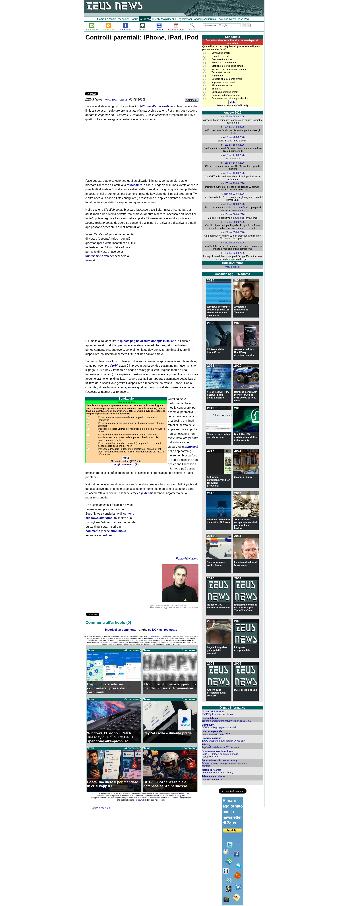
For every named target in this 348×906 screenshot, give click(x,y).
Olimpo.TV (208, 724)
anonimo (117, 531)
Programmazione (211, 738)
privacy (178, 795)
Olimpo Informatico (232, 707)
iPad (155, 106)
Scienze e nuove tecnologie (217, 751)
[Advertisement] (112, 65)
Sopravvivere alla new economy (219, 760)
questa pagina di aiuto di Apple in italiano (148, 341)
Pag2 (247, 18)
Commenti (191, 100)
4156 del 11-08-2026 (234, 193)
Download (222, 18)
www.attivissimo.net (179, 606)
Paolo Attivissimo (187, 558)
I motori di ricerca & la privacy (217, 772)
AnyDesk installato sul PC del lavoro (221, 747)
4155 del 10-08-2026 (234, 204)
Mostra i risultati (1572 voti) (126, 461)
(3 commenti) (189, 748)
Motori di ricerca (211, 770)
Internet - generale (212, 731)
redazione (154, 798)
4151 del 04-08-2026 (234, 242)
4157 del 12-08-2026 (234, 183)
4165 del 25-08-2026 (234, 116)
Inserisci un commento (120, 629)
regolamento (156, 636)
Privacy (206, 744)
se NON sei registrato (162, 629)
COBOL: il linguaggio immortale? (219, 727)
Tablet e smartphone (213, 776)
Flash (240, 18)
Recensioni (123, 18)
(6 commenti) (132, 650)
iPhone (146, 106)
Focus (134, 18)
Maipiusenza (168, 18)
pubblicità (191, 446)
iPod (164, 106)
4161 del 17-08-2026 (234, 155)
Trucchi (156, 18)
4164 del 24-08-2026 (234, 127)
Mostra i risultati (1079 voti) (232, 105)
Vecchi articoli (232, 267)
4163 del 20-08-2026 (234, 137)
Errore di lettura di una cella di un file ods (223, 740)
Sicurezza (145, 18)
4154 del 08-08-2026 (234, 214)
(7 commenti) (189, 650)
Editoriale (110, 18)
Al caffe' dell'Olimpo (213, 711)
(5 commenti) (132, 699)
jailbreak (147, 493)
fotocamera (134, 185)
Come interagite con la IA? (216, 734)
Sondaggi (198, 18)
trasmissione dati (97, 256)
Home (100, 18)
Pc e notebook (210, 718)
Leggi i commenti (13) (126, 464)
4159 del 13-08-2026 (234, 173)
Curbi (113, 365)
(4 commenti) (132, 748)
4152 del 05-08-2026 (234, 232)
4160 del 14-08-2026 (234, 162)
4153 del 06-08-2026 (234, 222)
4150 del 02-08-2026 (234, 253)
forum (140, 800)
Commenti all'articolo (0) (108, 622)
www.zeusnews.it (116, 99)
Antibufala (210, 18)
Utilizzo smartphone (212, 779)
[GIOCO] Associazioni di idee (217, 714)
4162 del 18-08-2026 (234, 144)
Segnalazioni (184, 18)
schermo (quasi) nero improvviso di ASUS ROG (227, 720)
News (232, 18)
